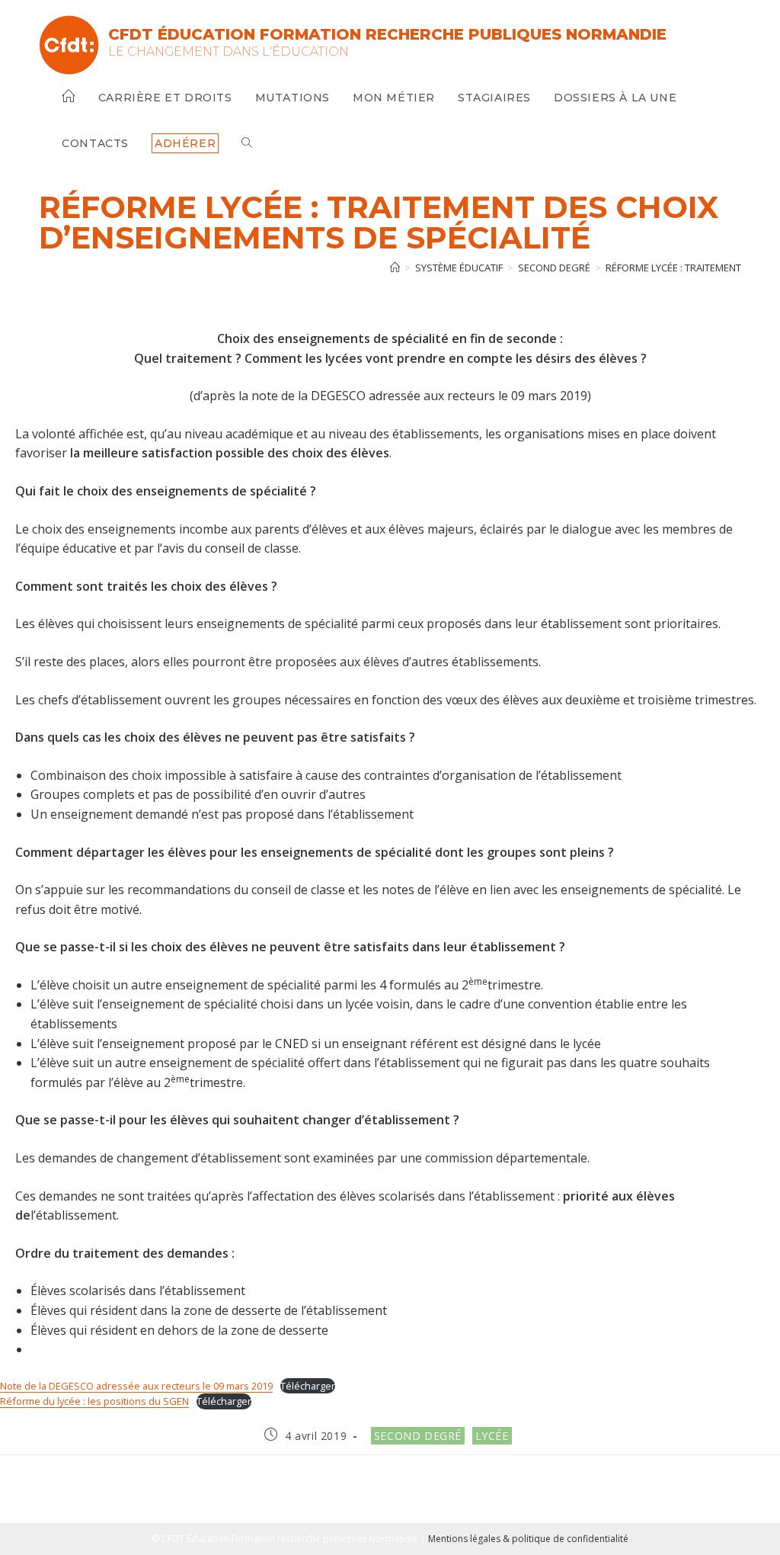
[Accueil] (395, 267)
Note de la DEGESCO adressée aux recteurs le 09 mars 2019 (136, 1386)
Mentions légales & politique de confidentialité (528, 1538)
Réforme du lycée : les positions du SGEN (94, 1401)
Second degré (418, 1435)
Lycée (492, 1435)
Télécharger (307, 1386)
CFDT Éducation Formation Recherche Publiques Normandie (387, 34)
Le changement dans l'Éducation (228, 51)
